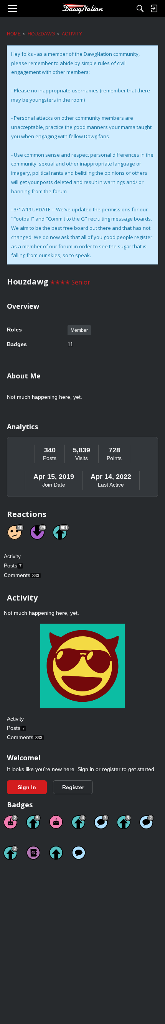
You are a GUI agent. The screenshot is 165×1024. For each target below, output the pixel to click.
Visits (81, 458)
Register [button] (73, 787)
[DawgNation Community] (82, 8)
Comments (21, 575)
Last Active (111, 485)
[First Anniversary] (56, 822)
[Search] (140, 8)
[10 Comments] (146, 822)
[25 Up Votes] (10, 852)
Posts (49, 458)
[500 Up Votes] (33, 822)
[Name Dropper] (33, 852)
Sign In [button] (27, 787)
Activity (12, 556)
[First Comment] (78, 852)
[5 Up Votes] (56, 852)
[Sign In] (154, 8)
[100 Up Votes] (124, 822)
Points (114, 458)
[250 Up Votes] (78, 822)
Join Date (53, 485)
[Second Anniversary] (10, 822)
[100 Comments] (101, 822)
